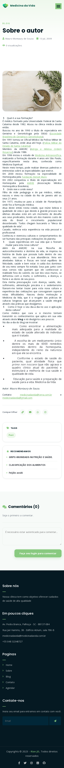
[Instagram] (45, 412)
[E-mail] (30, 412)
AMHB (30, 183)
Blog (8, 676)
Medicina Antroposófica (48, 155)
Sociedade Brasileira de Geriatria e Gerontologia (32, 135)
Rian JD (35, 751)
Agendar (10, 687)
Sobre (9, 670)
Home (9, 665)
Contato (10, 682)
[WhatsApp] (38, 412)
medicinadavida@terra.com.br (36, 394)
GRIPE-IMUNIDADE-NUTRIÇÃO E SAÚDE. (31, 457)
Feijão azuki (16, 472)
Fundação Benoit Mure (34, 176)
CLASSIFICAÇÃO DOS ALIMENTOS (27, 465)
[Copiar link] (23, 412)
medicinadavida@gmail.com (17, 397)
